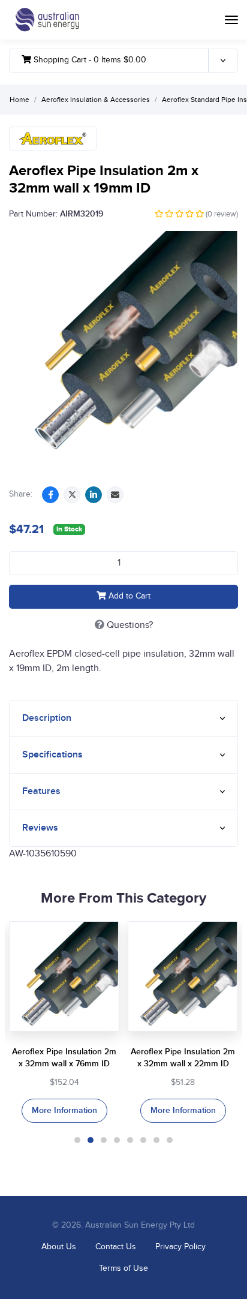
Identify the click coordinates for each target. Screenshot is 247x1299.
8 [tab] (170, 1140)
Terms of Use (123, 1268)
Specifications (52, 754)
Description (46, 718)
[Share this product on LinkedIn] (93, 494)
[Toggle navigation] (231, 20)
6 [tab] (143, 1140)
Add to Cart (128, 596)
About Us (58, 1247)
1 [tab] (77, 1140)
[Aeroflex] (53, 139)
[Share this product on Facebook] (50, 494)
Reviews (40, 828)
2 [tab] (91, 1140)
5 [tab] (130, 1140)
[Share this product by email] (115, 494)
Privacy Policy (180, 1247)
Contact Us (115, 1247)
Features (41, 791)
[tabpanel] (64, 1022)
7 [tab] (156, 1140)
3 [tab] (104, 1140)
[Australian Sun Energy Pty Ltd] (47, 20)
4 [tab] (117, 1140)
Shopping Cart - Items (88, 60)
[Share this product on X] (72, 494)
